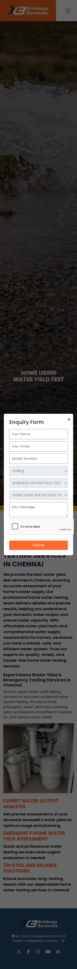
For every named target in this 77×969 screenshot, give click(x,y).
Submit (38, 545)
